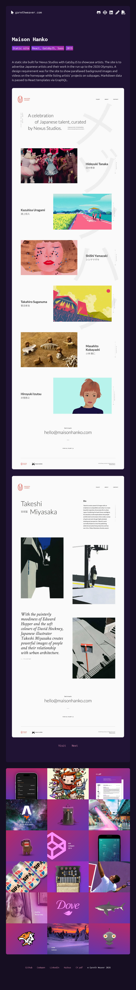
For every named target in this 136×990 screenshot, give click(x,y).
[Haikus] (117, 12)
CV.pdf (79, 967)
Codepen (41, 967)
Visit (62, 745)
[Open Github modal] (99, 12)
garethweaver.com (28, 12)
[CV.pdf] (124, 12)
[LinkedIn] (111, 12)
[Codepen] (105, 12)
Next (75, 745)
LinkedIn (54, 967)
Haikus (67, 967)
